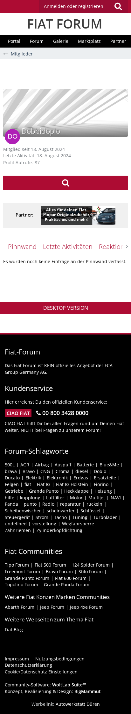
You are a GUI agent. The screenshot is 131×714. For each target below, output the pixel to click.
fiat (27, 484)
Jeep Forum (52, 607)
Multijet (96, 498)
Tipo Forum (17, 565)
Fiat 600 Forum (70, 578)
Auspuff (63, 465)
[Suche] (118, 6)
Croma (63, 471)
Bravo (29, 471)
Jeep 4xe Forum (86, 607)
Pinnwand (22, 246)
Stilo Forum (91, 571)
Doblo (100, 471)
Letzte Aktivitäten (68, 246)
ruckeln (94, 504)
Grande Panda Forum (66, 584)
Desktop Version (65, 307)
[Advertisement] (67, 73)
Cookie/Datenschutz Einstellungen (41, 672)
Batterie (85, 465)
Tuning (79, 517)
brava (11, 471)
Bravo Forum (59, 571)
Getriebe (14, 491)
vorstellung (44, 524)
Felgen (12, 484)
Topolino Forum (21, 584)
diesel (81, 471)
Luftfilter (55, 498)
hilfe (9, 498)
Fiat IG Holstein (72, 484)
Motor (76, 498)
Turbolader (105, 517)
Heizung (103, 491)
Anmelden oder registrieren (73, 6)
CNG (45, 471)
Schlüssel (90, 511)
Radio (48, 504)
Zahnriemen (18, 530)
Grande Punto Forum (27, 578)
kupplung (30, 498)
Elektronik (57, 478)
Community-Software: (45, 685)
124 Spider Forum (91, 565)
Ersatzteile (105, 478)
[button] (83, 6)
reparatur (70, 504)
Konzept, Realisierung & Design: (53, 691)
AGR (24, 465)
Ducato (12, 478)
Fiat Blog (14, 629)
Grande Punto (44, 491)
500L (10, 465)
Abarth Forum (19, 607)
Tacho (60, 517)
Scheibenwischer (23, 511)
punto (30, 504)
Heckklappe (76, 491)
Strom (42, 517)
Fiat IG (43, 484)
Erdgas (80, 478)
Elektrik (33, 478)
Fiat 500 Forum (50, 565)
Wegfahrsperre (78, 524)
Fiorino (101, 484)
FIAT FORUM (64, 23)
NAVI (116, 498)
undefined (16, 524)
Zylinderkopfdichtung (59, 530)
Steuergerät (17, 517)
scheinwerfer (61, 511)
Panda (11, 504)
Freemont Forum (22, 571)
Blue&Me (109, 465)
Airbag (42, 465)
